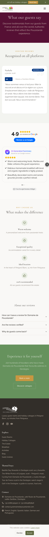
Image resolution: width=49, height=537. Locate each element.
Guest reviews (7, 457)
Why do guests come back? (14, 331)
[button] (2, 164)
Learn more (35, 528)
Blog (3, 454)
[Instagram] (7, 424)
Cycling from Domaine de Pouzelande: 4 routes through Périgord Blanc (23, 477)
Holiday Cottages (8, 440)
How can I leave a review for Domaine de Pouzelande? (20, 316)
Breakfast (5, 447)
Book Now (33, 2)
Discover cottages (24, 386)
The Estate (6, 444)
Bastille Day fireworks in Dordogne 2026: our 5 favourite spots (23, 470)
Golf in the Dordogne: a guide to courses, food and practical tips (21, 484)
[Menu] (44, 8)
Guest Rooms (7, 437)
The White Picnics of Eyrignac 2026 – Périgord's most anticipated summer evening (23, 474)
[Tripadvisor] (11, 424)
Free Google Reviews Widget (25, 189)
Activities (5, 450)
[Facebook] (3, 424)
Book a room (24, 378)
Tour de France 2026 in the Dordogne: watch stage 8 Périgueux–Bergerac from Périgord (22, 480)
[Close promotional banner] (45, 2)
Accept (29, 533)
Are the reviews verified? (13, 325)
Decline (19, 533)
